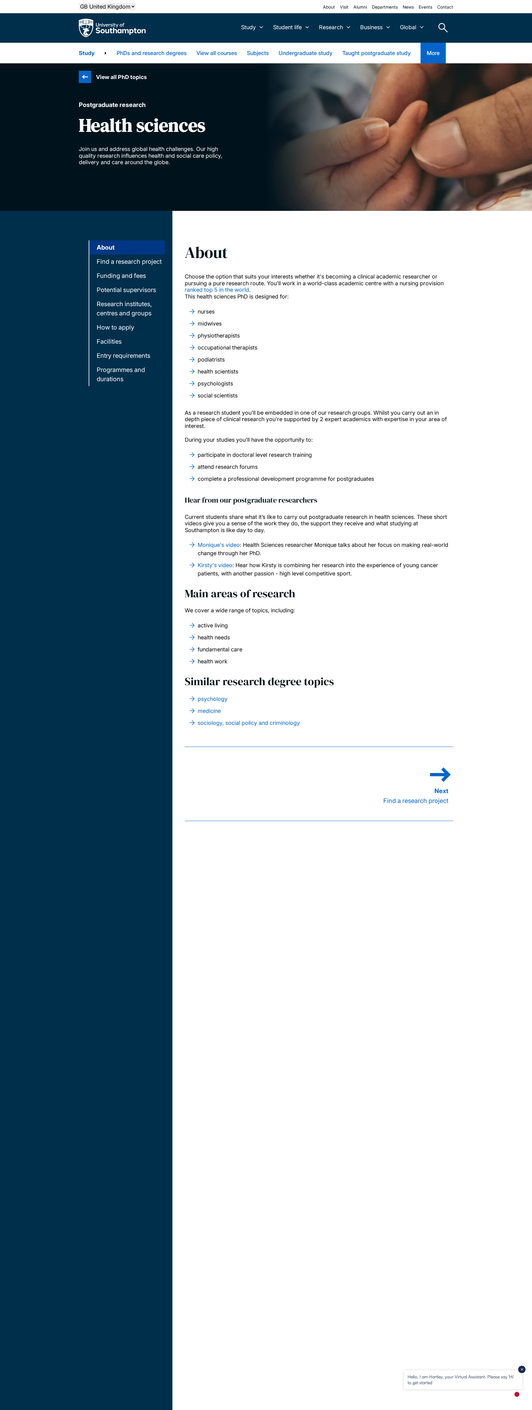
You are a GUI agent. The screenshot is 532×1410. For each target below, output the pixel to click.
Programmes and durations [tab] (121, 374)
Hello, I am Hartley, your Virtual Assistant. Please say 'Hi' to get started (461, 1379)
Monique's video (219, 545)
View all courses (216, 53)
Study (87, 53)
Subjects (258, 53)
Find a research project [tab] (129, 261)
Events (425, 7)
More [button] (433, 53)
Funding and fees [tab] (121, 275)
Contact (445, 7)
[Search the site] (441, 28)
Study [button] (248, 27)
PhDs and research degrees (152, 53)
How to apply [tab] (115, 327)
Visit (344, 7)
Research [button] (331, 27)
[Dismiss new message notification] (522, 1369)
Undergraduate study (305, 53)
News (408, 7)
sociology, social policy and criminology (249, 723)
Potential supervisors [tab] (126, 290)
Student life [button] (287, 27)
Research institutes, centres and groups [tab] (124, 308)
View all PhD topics (121, 77)
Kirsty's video (215, 565)
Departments (385, 7)
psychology (213, 699)
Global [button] (408, 27)
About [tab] (106, 247)
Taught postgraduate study (376, 53)
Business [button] (371, 27)
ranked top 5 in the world (217, 289)
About (329, 7)
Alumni (360, 7)
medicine (209, 711)
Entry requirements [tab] (123, 355)
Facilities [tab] (109, 341)
